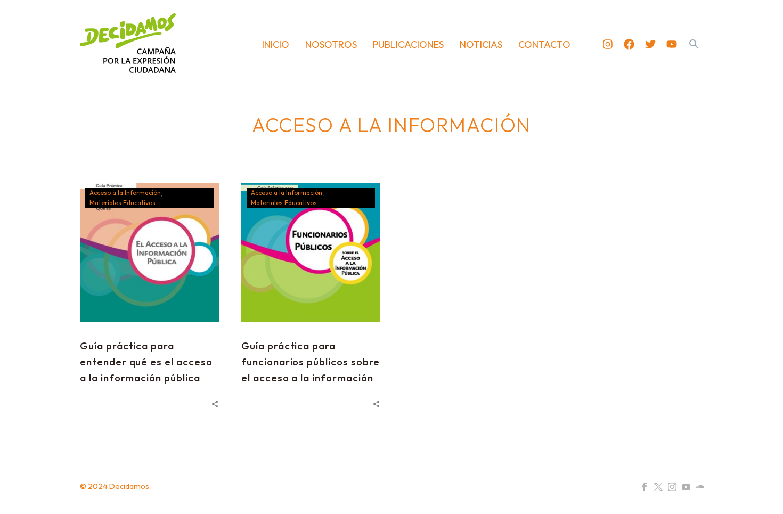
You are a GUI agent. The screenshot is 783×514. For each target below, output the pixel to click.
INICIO (275, 44)
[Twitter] (650, 44)
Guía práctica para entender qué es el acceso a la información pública (146, 361)
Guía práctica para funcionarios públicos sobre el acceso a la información (310, 361)
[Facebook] (629, 44)
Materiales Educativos (122, 203)
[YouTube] (686, 487)
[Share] (215, 403)
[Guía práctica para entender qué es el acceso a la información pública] (149, 252)
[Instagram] (607, 44)
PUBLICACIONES (408, 44)
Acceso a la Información (125, 193)
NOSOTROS (331, 44)
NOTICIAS (481, 44)
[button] (694, 44)
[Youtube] (671, 44)
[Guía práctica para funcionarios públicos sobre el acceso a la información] (310, 252)
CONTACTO (544, 44)
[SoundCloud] (700, 487)
